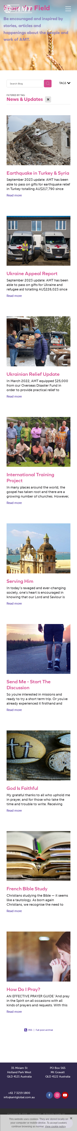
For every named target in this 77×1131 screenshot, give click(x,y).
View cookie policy (55, 1126)
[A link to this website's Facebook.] (49, 1095)
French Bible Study (27, 888)
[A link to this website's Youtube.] (65, 1095)
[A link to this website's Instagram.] (57, 1095)
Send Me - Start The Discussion (29, 684)
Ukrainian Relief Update (33, 374)
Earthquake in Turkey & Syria (38, 173)
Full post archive (44, 1029)
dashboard (35, 1113)
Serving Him (20, 581)
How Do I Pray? (23, 989)
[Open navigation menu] (68, 9)
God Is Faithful (22, 788)
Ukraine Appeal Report (32, 273)
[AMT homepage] (33, 9)
